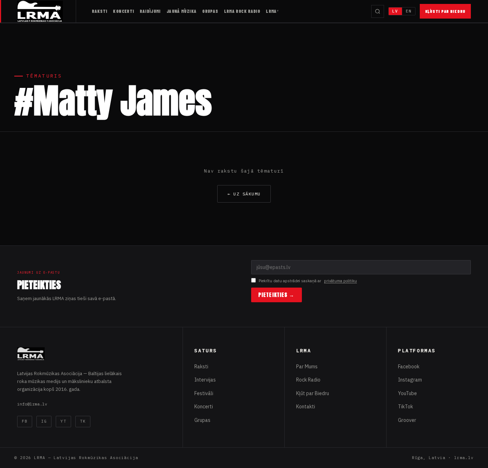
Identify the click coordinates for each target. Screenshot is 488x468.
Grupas (210, 11)
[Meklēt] (377, 11)
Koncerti (123, 11)
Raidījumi (150, 11)
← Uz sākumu (244, 193)
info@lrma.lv (32, 404)
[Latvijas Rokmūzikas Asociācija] (46, 11)
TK (83, 421)
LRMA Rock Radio (242, 11)
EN (409, 11)
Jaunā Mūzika (181, 11)
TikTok (405, 406)
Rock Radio (308, 380)
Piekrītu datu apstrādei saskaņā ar (308, 280)
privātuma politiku (340, 280)
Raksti (99, 11)
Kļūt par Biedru (312, 393)
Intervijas (205, 380)
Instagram (410, 380)
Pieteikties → (276, 295)
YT (63, 421)
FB (25, 421)
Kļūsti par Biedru (445, 11)
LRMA (271, 11)
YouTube (407, 393)
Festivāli (203, 393)
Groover (407, 420)
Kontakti (305, 406)
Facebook (408, 366)
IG (44, 421)
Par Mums (307, 366)
